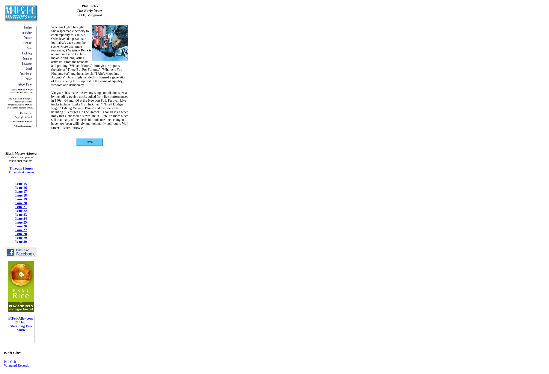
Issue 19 (21, 199)
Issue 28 (21, 234)
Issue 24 (21, 218)
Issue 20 (21, 203)
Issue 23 (21, 214)
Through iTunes (21, 168)
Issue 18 (21, 195)
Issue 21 (21, 207)
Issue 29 (21, 238)
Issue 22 (21, 211)
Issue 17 (21, 191)
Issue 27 (21, 230)
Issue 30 (21, 241)
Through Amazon (21, 172)
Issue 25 (21, 222)
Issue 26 (21, 226)
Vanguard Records (16, 365)
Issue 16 (21, 187)
